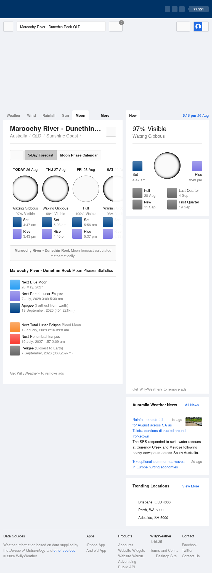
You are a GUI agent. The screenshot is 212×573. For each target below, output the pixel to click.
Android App (96, 550)
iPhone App (95, 544)
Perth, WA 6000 (150, 509)
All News (192, 404)
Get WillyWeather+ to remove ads (159, 389)
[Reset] (91, 26)
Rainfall (49, 115)
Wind (31, 115)
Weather (13, 115)
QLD (36, 135)
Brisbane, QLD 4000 (154, 502)
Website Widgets (131, 550)
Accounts (125, 544)
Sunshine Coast (62, 135)
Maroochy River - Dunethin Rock (84, 135)
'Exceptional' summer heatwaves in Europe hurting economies (167, 464)
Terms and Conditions (164, 550)
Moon (80, 115)
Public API (126, 566)
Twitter (187, 550)
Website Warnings (132, 555)
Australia (18, 135)
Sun (65, 115)
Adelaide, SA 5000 (153, 517)
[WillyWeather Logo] (29, 9)
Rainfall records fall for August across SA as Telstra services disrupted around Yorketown (166, 436)
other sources (64, 550)
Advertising (127, 561)
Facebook (190, 544)
